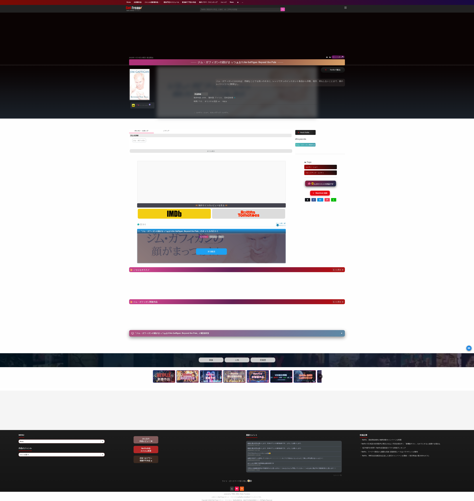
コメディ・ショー (202, 112)
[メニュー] (345, 8)
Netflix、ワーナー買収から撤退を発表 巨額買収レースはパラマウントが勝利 (390, 451)
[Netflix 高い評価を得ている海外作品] (234, 376)
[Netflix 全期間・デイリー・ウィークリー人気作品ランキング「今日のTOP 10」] (305, 376)
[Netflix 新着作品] (164, 376)
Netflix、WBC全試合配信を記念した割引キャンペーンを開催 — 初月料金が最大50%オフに (395, 455)
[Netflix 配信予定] (211, 376)
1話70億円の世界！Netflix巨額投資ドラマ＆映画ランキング (384, 448)
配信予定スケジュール (171, 2)
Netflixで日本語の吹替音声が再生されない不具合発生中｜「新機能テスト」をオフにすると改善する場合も (401, 443)
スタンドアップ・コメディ (219, 112)
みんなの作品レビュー (145, 439)
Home (129, 2)
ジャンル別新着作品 (152, 2)
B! (320, 199)
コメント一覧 (337, 475)
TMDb (233, 494)
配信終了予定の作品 (189, 2)
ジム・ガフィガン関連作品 (306, 145)
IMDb (237, 494)
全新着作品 (137, 2)
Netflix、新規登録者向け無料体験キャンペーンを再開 (381, 440)
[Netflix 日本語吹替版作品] (258, 376)
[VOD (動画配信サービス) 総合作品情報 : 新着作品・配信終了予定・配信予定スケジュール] (281, 376)
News (232, 2)
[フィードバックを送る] (327, 57)
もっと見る (337, 269)
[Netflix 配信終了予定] (187, 376)
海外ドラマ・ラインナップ (208, 2)
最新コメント (251, 435)
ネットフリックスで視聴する (333, 70)
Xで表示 (211, 251)
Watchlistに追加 (320, 193)
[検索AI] (469, 348)
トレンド (224, 2)
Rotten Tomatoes (245, 494)
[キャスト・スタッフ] (141, 131)
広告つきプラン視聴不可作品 (146, 459)
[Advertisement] (237, 31)
